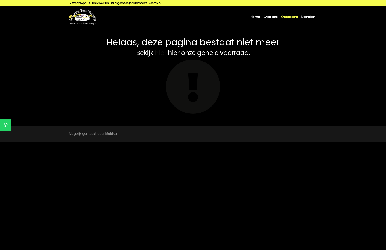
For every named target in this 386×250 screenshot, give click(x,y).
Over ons (271, 17)
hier (160, 53)
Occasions (289, 17)
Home (255, 17)
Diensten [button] (308, 17)
